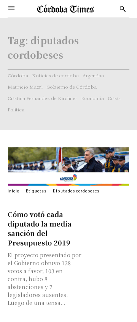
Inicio (13, 191)
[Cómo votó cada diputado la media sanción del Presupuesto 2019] (108, 220)
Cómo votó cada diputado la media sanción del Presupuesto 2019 (40, 228)
